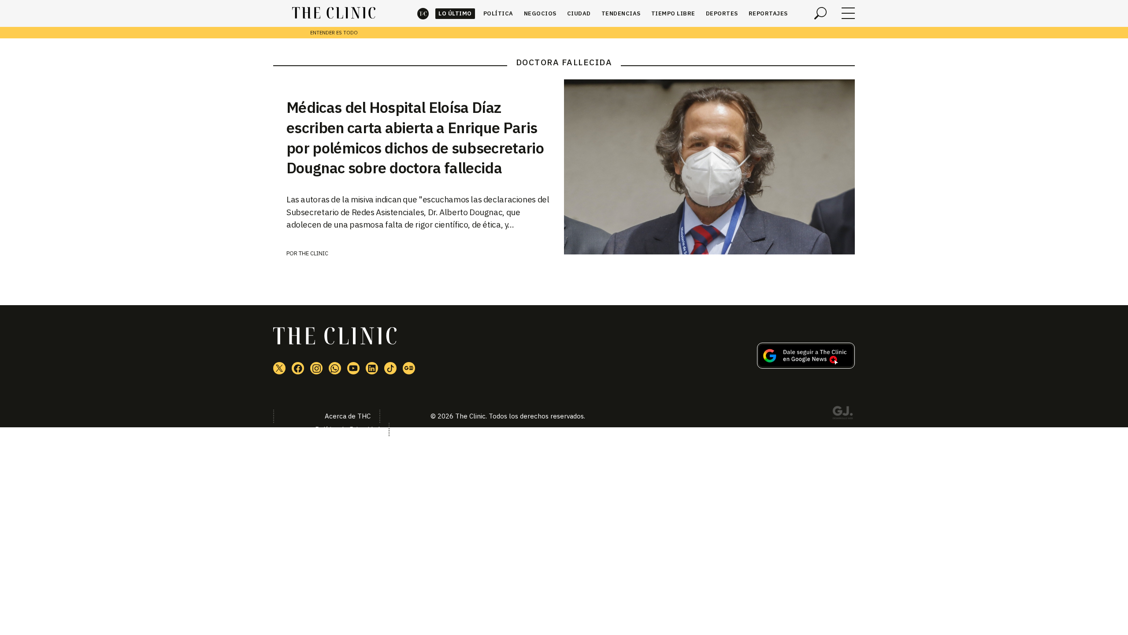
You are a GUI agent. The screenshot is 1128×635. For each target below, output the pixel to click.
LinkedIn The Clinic (372, 368)
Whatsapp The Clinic (335, 368)
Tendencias (621, 13)
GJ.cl (842, 414)
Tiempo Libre (673, 13)
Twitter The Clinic (279, 368)
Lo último (455, 13)
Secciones (848, 13)
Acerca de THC (348, 416)
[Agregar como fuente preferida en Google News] (806, 366)
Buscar (820, 13)
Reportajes (768, 13)
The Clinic (423, 13)
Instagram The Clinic (316, 368)
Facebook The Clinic (298, 368)
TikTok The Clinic (390, 368)
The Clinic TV (353, 368)
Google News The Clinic (409, 368)
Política (498, 13)
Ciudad (579, 13)
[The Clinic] (333, 13)
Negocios (540, 13)
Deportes (722, 13)
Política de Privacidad (347, 429)
